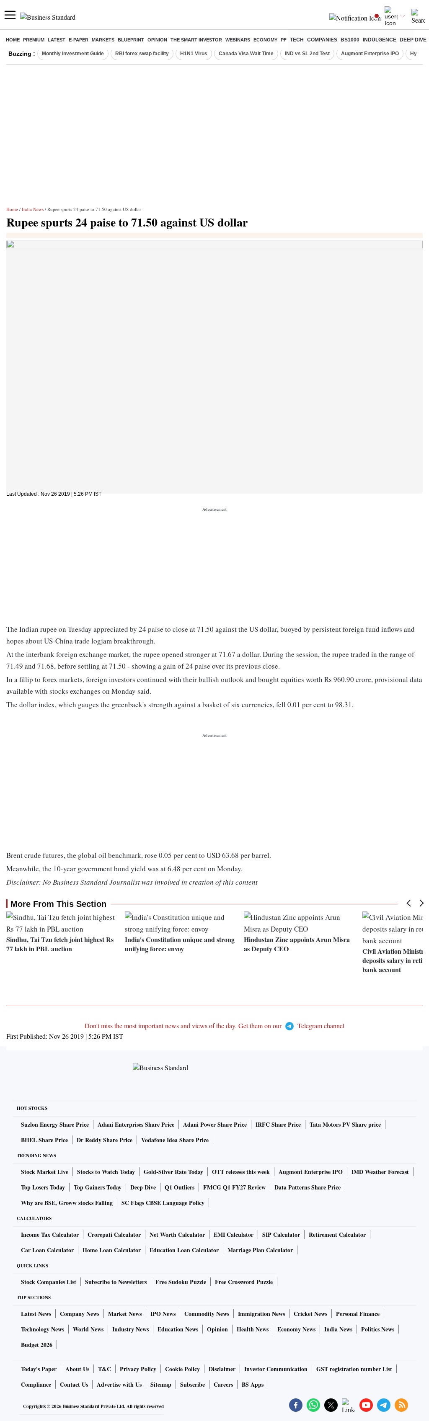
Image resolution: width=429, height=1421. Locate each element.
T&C (104, 1368)
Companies (322, 40)
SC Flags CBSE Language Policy (162, 1202)
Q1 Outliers (179, 1187)
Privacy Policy (138, 1368)
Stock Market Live (44, 1171)
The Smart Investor (196, 39)
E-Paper (78, 39)
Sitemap (160, 1384)
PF (284, 39)
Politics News (377, 1329)
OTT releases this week (241, 1171)
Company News (79, 1313)
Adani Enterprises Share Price (136, 1124)
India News (33, 209)
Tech (297, 40)
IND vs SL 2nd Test (307, 54)
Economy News (296, 1329)
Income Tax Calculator (50, 1234)
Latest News (36, 1313)
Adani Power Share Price (215, 1124)
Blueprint (131, 39)
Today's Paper (39, 1368)
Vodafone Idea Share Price (175, 1139)
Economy (265, 39)
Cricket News (310, 1313)
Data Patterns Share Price (307, 1187)
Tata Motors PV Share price (345, 1124)
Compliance (36, 1384)
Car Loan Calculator (47, 1250)
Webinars (237, 39)
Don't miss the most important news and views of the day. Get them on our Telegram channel (214, 1025)
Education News (178, 1329)
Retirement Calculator (337, 1234)
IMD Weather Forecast (380, 1171)
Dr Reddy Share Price (104, 1139)
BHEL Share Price (44, 1139)
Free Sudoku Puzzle (180, 1281)
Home (13, 39)
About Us (77, 1368)
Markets (103, 39)
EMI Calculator (233, 1234)
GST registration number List (354, 1368)
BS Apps (253, 1384)
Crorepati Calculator (114, 1234)
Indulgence (379, 40)
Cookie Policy (182, 1368)
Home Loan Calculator (112, 1250)
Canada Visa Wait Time (246, 54)
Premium (33, 39)
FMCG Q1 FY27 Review (234, 1187)
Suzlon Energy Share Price (55, 1124)
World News (88, 1329)
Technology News (42, 1329)
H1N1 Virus (193, 54)
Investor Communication (276, 1368)
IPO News (163, 1313)
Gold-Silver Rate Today (173, 1171)
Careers (223, 1384)
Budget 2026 (36, 1344)
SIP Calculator (281, 1234)
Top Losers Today (43, 1187)
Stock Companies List (48, 1281)
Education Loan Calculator (184, 1250)
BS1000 (350, 40)
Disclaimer (222, 1368)
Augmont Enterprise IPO (370, 54)
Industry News (130, 1329)
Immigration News (261, 1313)
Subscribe (192, 1384)
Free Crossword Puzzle (244, 1281)
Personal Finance (358, 1313)
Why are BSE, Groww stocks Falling (67, 1202)
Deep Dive (413, 40)
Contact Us (74, 1384)
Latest (56, 39)
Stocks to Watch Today (106, 1171)
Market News (125, 1313)
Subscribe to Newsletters (116, 1281)
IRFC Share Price (278, 1124)
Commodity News (206, 1313)
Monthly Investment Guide (73, 54)
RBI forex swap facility (142, 54)
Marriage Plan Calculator (260, 1250)
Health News (253, 1329)
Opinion (157, 39)
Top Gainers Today (97, 1187)
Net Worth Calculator (177, 1234)
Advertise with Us (119, 1384)
